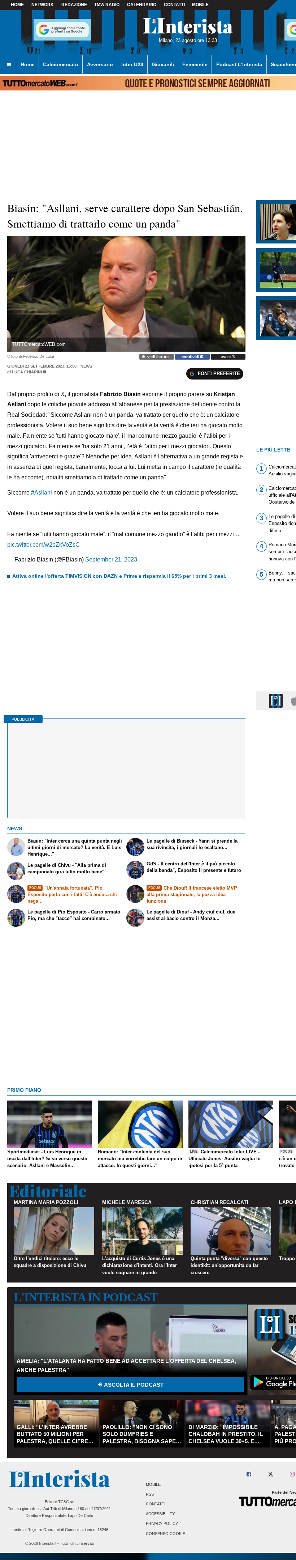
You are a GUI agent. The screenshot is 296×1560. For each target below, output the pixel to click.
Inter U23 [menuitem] (132, 64)
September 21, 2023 (111, 559)
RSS (150, 1494)
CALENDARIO (141, 5)
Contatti (155, 1504)
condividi (191, 357)
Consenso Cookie (165, 1533)
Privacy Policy (162, 1524)
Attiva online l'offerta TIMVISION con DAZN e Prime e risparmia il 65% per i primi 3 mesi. (119, 576)
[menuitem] (9, 64)
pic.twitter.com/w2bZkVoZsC (43, 545)
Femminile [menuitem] (195, 64)
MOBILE (200, 5)
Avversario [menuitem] (100, 64)
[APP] (277, 700)
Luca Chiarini (27, 372)
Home (17, 5)
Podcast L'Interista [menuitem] (239, 64)
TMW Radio (106, 5)
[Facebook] (249, 1474)
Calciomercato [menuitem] (60, 64)
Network (42, 5)
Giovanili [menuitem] (163, 64)
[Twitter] (271, 1474)
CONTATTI (174, 5)
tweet (226, 357)
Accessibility (160, 1514)
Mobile (153, 1484)
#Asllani (41, 492)
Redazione (74, 5)
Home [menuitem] (28, 64)
